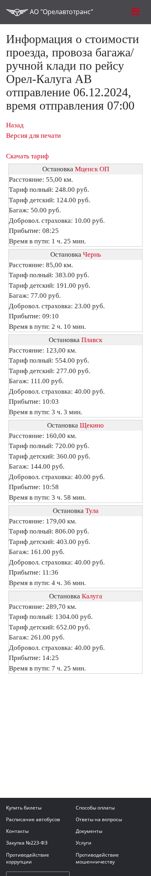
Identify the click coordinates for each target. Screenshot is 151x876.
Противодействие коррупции (27, 858)
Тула (92, 511)
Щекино (92, 425)
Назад (15, 125)
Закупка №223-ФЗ (27, 842)
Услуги (83, 842)
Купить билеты (23, 807)
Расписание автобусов (33, 819)
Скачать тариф (27, 156)
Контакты (17, 831)
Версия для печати (33, 135)
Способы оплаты (95, 807)
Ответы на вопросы (99, 819)
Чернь (92, 254)
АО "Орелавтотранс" (60, 11)
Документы (89, 831)
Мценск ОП (92, 169)
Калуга (92, 596)
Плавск (91, 340)
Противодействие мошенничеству (97, 858)
